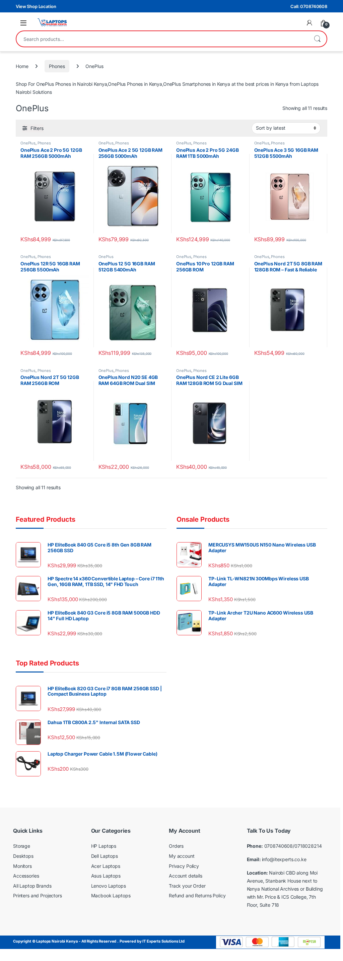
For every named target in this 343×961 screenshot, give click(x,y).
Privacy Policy (184, 866)
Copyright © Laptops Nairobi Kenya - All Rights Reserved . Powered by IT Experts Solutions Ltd (99, 941)
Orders (176, 846)
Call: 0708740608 (308, 6)
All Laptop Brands (32, 886)
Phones (57, 66)
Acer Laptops (105, 866)
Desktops (23, 856)
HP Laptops (104, 846)
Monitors (22, 866)
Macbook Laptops (111, 895)
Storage (21, 846)
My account (182, 856)
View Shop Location (36, 6)
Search (317, 39)
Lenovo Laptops (108, 886)
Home (22, 66)
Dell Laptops (104, 856)
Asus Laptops (106, 876)
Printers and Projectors (37, 895)
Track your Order (187, 886)
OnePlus (28, 143)
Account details (185, 876)
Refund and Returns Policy (197, 895)
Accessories (26, 876)
